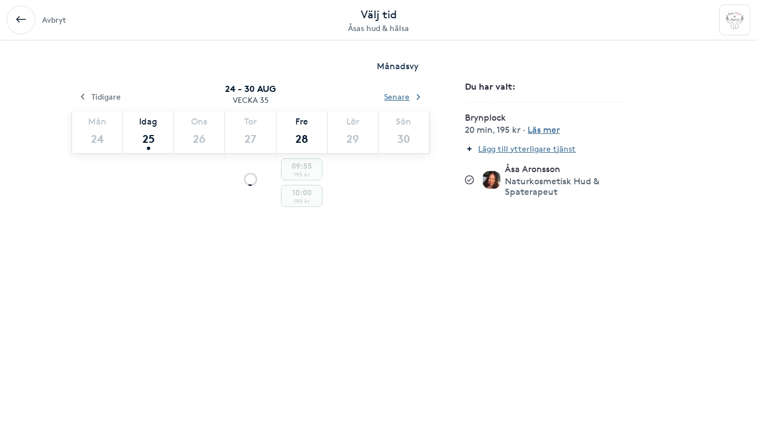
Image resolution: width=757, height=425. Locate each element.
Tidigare (106, 96)
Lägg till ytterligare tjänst (527, 148)
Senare (397, 96)
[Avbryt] (21, 20)
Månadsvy (397, 66)
